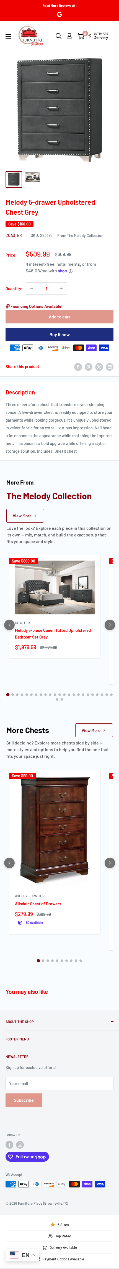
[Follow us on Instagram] (20, 1145)
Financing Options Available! (36, 306)
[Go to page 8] (41, 694)
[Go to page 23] (111, 694)
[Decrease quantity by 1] (32, 288)
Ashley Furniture (31, 896)
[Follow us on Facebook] (9, 1145)
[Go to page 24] (57, 699)
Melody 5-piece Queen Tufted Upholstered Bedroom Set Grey (53, 633)
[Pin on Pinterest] (88, 366)
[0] (80, 36)
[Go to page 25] (62, 699)
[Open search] (59, 36)
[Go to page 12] (59, 694)
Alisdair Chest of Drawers (38, 903)
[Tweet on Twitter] (99, 366)
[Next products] (110, 625)
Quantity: (14, 288)
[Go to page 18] (88, 694)
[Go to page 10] (50, 694)
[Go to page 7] (36, 694)
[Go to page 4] (22, 694)
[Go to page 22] (106, 694)
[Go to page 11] (55, 694)
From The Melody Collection (80, 235)
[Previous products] (9, 625)
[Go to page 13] (64, 694)
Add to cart (59, 316)
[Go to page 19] (92, 694)
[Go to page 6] (31, 694)
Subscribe (24, 1100)
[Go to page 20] (97, 694)
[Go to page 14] (69, 694)
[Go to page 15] (74, 694)
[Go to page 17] (83, 694)
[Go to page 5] (26, 694)
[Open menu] (8, 36)
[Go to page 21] (102, 694)
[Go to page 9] (45, 694)
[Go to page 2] (12, 694)
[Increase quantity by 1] (61, 288)
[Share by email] (109, 366)
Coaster (14, 235)
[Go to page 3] (17, 694)
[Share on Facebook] (78, 366)
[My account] (69, 36)
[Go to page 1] (7, 694)
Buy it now (60, 334)
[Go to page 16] (78, 694)
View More (22, 515)
